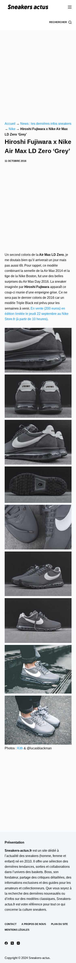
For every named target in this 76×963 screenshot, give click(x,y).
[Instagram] (18, 943)
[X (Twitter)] (12, 943)
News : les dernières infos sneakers (45, 123)
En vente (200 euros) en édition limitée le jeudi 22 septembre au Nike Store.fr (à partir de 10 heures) (37, 314)
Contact (10, 924)
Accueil (10, 123)
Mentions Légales (17, 929)
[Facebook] (6, 943)
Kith (20, 748)
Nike (12, 129)
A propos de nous (33, 924)
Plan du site (59, 924)
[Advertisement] (38, 71)
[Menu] (70, 7)
